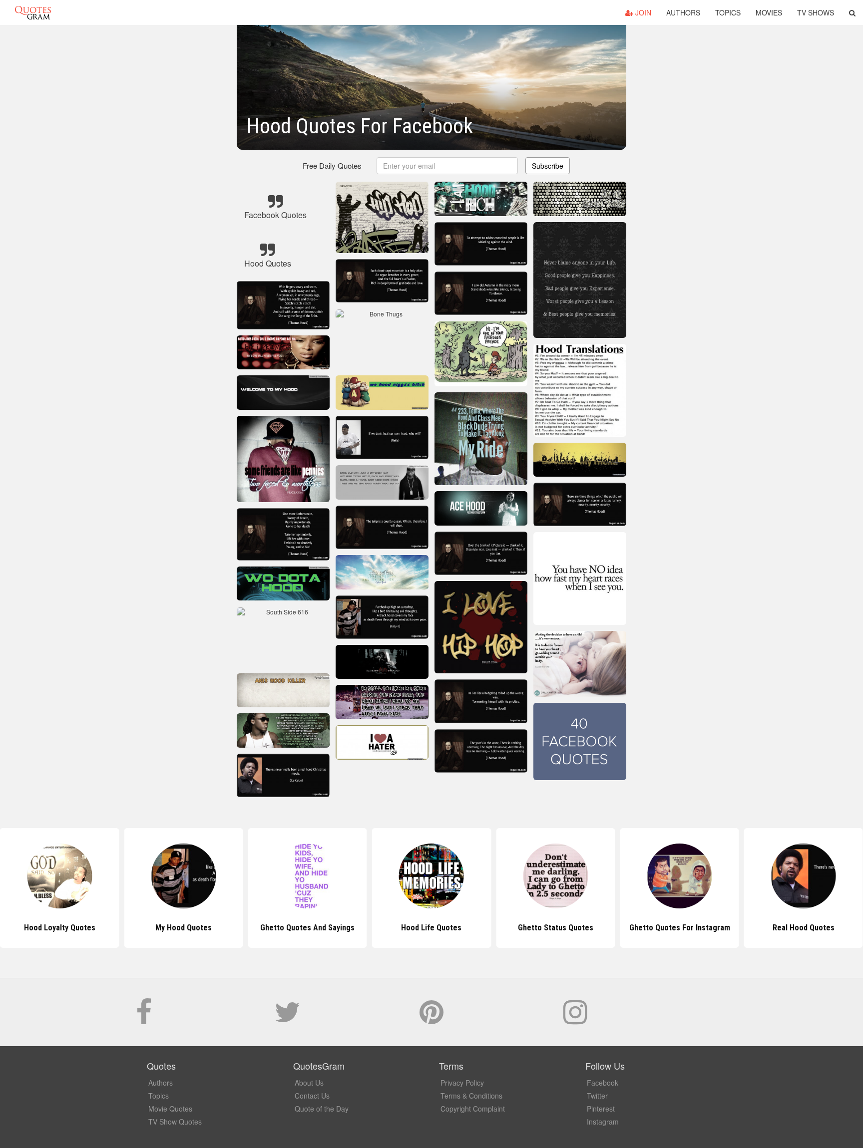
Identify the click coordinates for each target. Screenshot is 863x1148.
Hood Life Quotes (307, 927)
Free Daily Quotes (332, 165)
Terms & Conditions (471, 1096)
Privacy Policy (462, 1083)
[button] (852, 12)
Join (642, 12)
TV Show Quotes (175, 1122)
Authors (683, 12)
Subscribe (547, 166)
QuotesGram (33, 12)
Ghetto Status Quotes (431, 927)
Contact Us (312, 1096)
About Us (309, 1083)
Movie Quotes (170, 1109)
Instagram (603, 1122)
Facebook (602, 1083)
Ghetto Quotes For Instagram (555, 927)
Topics (728, 12)
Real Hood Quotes (680, 927)
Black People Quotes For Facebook (803, 927)
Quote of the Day (322, 1109)
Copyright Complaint (472, 1109)
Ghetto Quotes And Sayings (183, 927)
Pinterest (601, 1109)
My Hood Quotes (59, 927)
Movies (769, 12)
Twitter (597, 1096)
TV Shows (815, 12)
